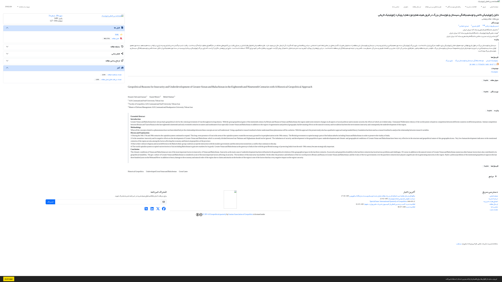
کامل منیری (476, 26)
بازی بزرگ (449, 60)
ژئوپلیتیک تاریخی (492, 60)
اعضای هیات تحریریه (491, 201)
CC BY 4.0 (206, 214)
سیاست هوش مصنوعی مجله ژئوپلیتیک (401, 198)
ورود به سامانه (24, 6)
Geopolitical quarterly (218, 214)
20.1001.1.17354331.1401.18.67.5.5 (483, 64)
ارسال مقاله (417, 6)
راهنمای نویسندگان (454, 6)
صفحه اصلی (494, 6)
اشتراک (50, 202)
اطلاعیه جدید (410, 207)
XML (117, 34)
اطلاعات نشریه (471, 6)
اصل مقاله (111, 38)
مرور (484, 6)
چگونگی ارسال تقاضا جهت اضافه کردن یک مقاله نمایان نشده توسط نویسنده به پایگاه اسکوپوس (382, 196)
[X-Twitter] (158, 209)
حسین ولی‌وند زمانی (492, 26)
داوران (406, 6)
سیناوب (459, 243)
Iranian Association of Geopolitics (241, 214)
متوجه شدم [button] (9, 278)
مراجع (491, 176)
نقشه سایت (494, 209)
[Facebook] (164, 209)
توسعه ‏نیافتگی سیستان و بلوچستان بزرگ (469, 60)
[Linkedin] (152, 209)
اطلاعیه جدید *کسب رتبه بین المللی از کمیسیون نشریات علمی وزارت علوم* (389, 204)
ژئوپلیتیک (494, 71)
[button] (444, 279)
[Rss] (146, 209)
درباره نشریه (493, 198)
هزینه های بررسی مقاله (433, 6)
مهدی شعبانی (464, 26)
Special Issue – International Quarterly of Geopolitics (388, 201)
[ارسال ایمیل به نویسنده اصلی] (484, 25)
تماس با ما (395, 6)
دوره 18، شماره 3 (55, 16)
